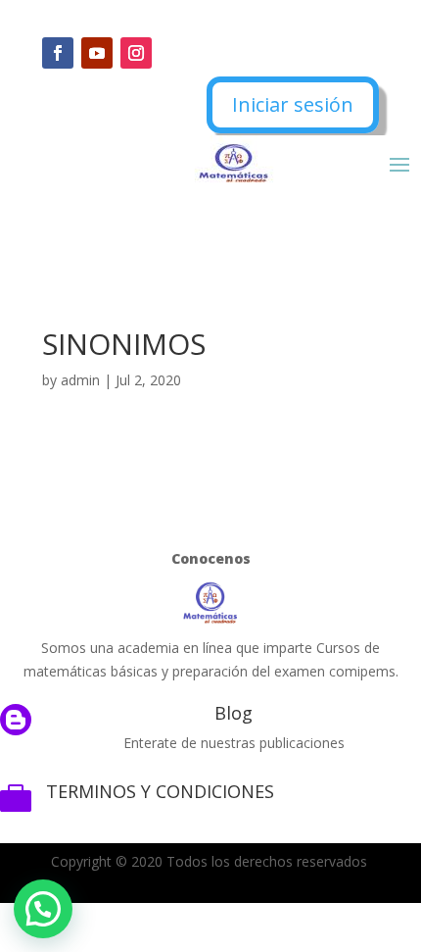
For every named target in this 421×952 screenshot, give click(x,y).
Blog (233, 713)
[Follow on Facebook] (57, 53)
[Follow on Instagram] (136, 53)
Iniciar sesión (292, 104)
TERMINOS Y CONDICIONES (160, 791)
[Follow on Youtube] (97, 53)
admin (80, 380)
